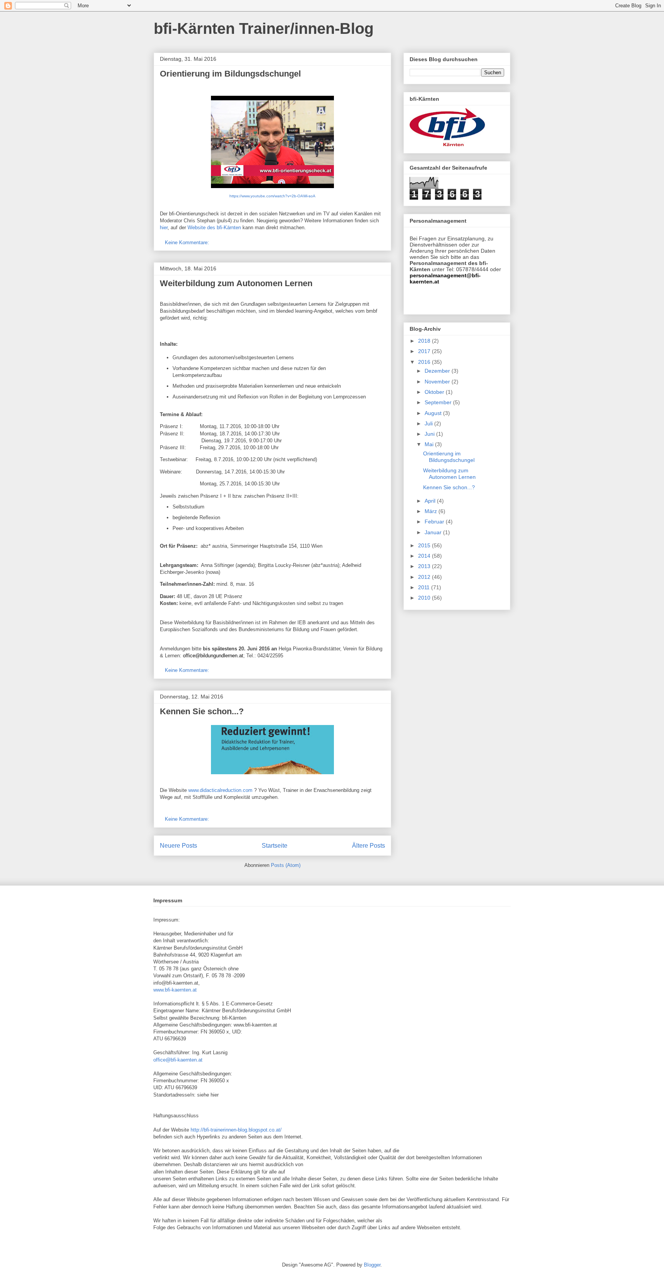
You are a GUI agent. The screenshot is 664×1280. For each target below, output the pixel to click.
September (439, 402)
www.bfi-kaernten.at (175, 990)
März (431, 511)
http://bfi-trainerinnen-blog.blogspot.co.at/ (236, 1130)
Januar (434, 532)
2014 (425, 556)
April (431, 501)
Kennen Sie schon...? (202, 711)
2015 (425, 545)
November (438, 381)
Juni (430, 434)
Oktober (435, 392)
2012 (425, 577)
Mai (430, 444)
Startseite (274, 845)
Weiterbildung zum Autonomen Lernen (236, 283)
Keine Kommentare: (188, 242)
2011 (424, 587)
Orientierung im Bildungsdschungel (230, 73)
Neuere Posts (178, 845)
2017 (425, 351)
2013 (425, 566)
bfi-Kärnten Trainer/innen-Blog (264, 28)
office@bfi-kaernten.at (178, 1060)
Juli (429, 423)
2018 (425, 341)
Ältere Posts (368, 845)
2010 (425, 598)
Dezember (438, 371)
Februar (435, 521)
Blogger (372, 1265)
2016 (425, 362)
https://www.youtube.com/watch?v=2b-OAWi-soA (272, 196)
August (434, 413)
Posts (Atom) (285, 865)
